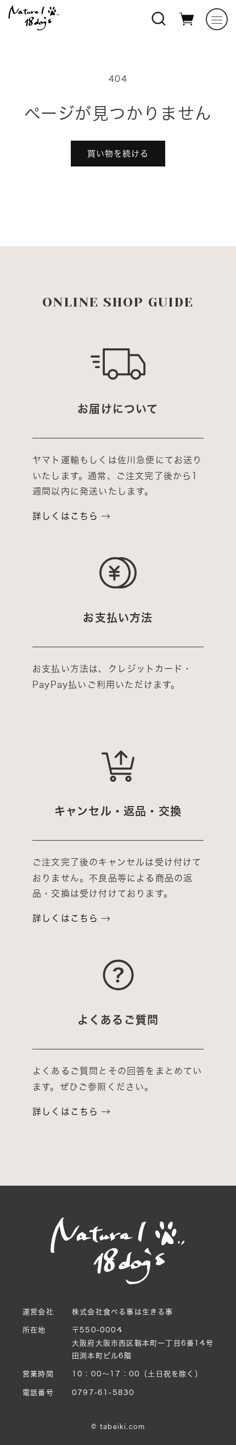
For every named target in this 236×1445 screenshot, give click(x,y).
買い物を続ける (118, 153)
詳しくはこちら (65, 516)
